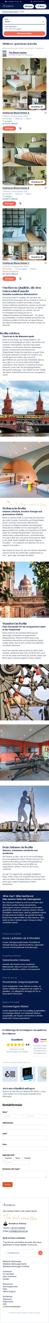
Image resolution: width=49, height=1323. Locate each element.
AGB (4, 1304)
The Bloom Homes (18, 52)
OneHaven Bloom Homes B (16, 188)
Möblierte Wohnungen (10, 12)
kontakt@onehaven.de (14, 1)
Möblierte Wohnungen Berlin (15, 1264)
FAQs (5, 1289)
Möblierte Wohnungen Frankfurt (16, 1266)
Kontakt (6, 1279)
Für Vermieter (8, 1274)
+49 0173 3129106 (38, 1)
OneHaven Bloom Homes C (16, 263)
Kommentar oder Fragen (16, 1169)
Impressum (7, 1299)
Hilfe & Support (9, 1291)
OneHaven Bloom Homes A (16, 113)
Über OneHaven (9, 1276)
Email (9, 1133)
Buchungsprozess (10, 1286)
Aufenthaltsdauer (11, 26)
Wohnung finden (24, 33)
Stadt (6, 19)
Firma (5, 1144)
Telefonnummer (8, 1123)
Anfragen (28, 6)
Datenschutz (8, 1301)
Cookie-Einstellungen (12, 1306)
